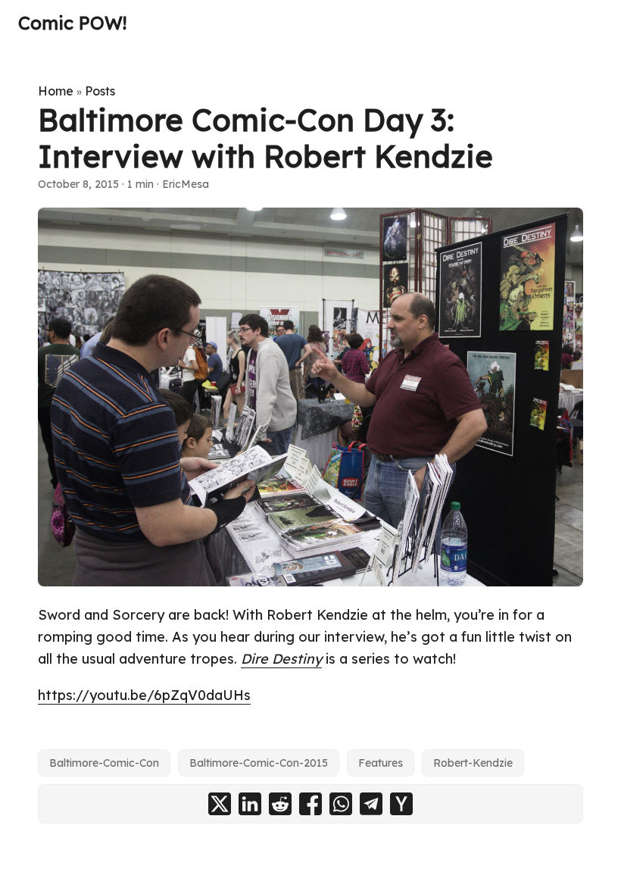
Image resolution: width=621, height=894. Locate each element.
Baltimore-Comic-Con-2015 (258, 763)
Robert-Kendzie (473, 763)
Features (380, 763)
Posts (100, 90)
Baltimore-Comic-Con (104, 763)
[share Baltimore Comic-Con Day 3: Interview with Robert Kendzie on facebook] (310, 803)
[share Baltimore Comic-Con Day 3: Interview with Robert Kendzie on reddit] (280, 803)
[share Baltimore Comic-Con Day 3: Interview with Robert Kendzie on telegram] (371, 803)
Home (55, 90)
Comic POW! (72, 22)
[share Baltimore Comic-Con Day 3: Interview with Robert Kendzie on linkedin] (250, 803)
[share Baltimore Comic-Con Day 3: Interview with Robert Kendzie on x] (219, 803)
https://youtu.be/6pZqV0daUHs (144, 695)
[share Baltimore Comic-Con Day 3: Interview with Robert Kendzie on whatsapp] (340, 803)
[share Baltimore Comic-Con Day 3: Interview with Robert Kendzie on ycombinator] (401, 803)
